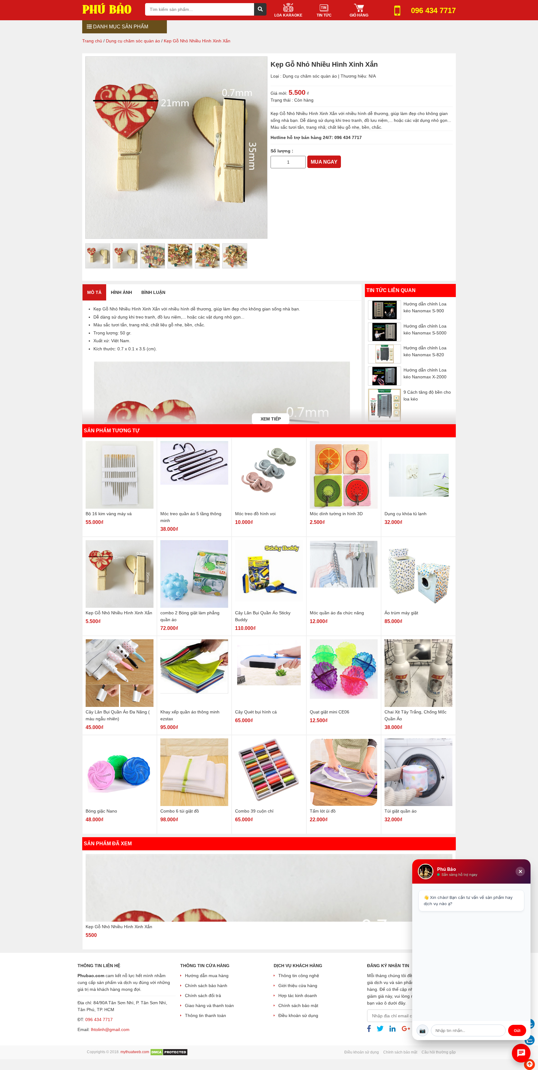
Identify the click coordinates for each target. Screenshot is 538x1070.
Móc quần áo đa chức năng (337, 612)
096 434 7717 (348, 137)
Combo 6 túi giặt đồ (179, 810)
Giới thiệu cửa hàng (297, 985)
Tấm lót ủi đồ (323, 810)
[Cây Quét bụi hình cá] (269, 673)
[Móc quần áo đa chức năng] (344, 574)
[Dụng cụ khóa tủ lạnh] (418, 475)
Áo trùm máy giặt (401, 612)
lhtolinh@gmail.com (110, 1029)
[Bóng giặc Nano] (119, 772)
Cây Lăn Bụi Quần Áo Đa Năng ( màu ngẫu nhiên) (118, 715)
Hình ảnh (121, 292)
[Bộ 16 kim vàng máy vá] (119, 475)
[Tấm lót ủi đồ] (344, 772)
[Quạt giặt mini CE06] (344, 673)
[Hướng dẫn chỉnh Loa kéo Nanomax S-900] (384, 310)
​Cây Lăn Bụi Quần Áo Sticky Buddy (262, 616)
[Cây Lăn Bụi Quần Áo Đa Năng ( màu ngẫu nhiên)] (119, 673)
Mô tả (94, 292)
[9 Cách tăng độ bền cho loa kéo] (384, 405)
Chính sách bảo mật (298, 1005)
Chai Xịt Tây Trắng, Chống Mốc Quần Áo (415, 715)
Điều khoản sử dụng (298, 1015)
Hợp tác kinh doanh (297, 995)
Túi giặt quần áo (401, 810)
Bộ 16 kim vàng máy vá (109, 513)
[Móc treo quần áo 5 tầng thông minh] (194, 475)
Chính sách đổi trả (203, 995)
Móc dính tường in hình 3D (336, 513)
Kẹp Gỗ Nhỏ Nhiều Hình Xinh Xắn (119, 612)
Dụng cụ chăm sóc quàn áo (310, 76)
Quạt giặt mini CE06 (329, 711)
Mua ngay (324, 162)
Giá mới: (279, 93)
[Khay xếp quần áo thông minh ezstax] (194, 673)
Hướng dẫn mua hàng (207, 975)
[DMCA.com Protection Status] (169, 1052)
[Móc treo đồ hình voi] (269, 475)
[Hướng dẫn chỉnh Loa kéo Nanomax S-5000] (384, 332)
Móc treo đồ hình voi (255, 513)
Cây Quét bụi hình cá (256, 711)
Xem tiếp (271, 418)
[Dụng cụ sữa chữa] (111, 8)
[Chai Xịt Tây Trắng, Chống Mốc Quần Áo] (418, 673)
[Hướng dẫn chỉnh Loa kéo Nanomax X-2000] (384, 376)
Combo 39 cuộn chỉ (254, 810)
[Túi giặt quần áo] (418, 772)
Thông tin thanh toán (205, 1015)
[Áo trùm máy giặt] (418, 574)
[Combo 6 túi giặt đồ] (194, 772)
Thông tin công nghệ (298, 975)
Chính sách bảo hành (206, 985)
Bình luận (153, 292)
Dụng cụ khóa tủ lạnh (406, 513)
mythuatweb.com (134, 1052)
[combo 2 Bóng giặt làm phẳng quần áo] (194, 574)
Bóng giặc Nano (101, 810)
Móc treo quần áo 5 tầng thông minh (190, 517)
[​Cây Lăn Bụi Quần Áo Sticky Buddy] (269, 574)
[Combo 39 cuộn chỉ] (269, 772)
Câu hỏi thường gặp (439, 1052)
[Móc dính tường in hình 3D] (344, 475)
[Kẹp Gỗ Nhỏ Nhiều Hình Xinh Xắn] (119, 574)
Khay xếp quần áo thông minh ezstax (189, 715)
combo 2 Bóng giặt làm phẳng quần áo (189, 616)
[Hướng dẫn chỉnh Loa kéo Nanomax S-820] (384, 354)
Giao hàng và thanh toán (209, 1005)
